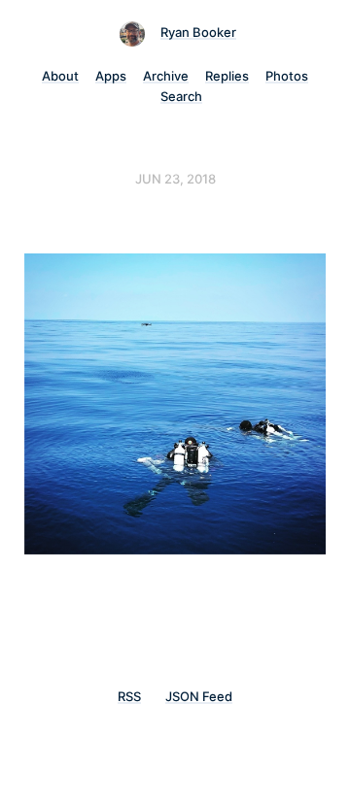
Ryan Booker (198, 32)
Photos (286, 76)
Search (181, 96)
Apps (110, 76)
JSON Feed (198, 696)
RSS (129, 696)
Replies (227, 76)
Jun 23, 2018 (175, 178)
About (60, 76)
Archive (166, 76)
